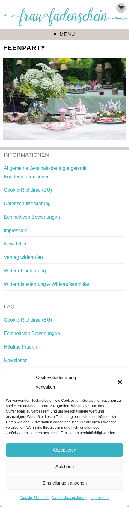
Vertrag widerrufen (23, 257)
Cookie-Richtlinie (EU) (28, 190)
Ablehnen (65, 466)
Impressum (100, 498)
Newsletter (15, 243)
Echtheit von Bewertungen (32, 217)
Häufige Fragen (20, 347)
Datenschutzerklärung (70, 498)
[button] (120, 382)
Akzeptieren (64, 449)
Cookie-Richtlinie (34, 498)
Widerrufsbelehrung (25, 270)
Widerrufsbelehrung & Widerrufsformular (46, 284)
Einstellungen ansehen (65, 482)
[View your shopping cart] (121, 8)
